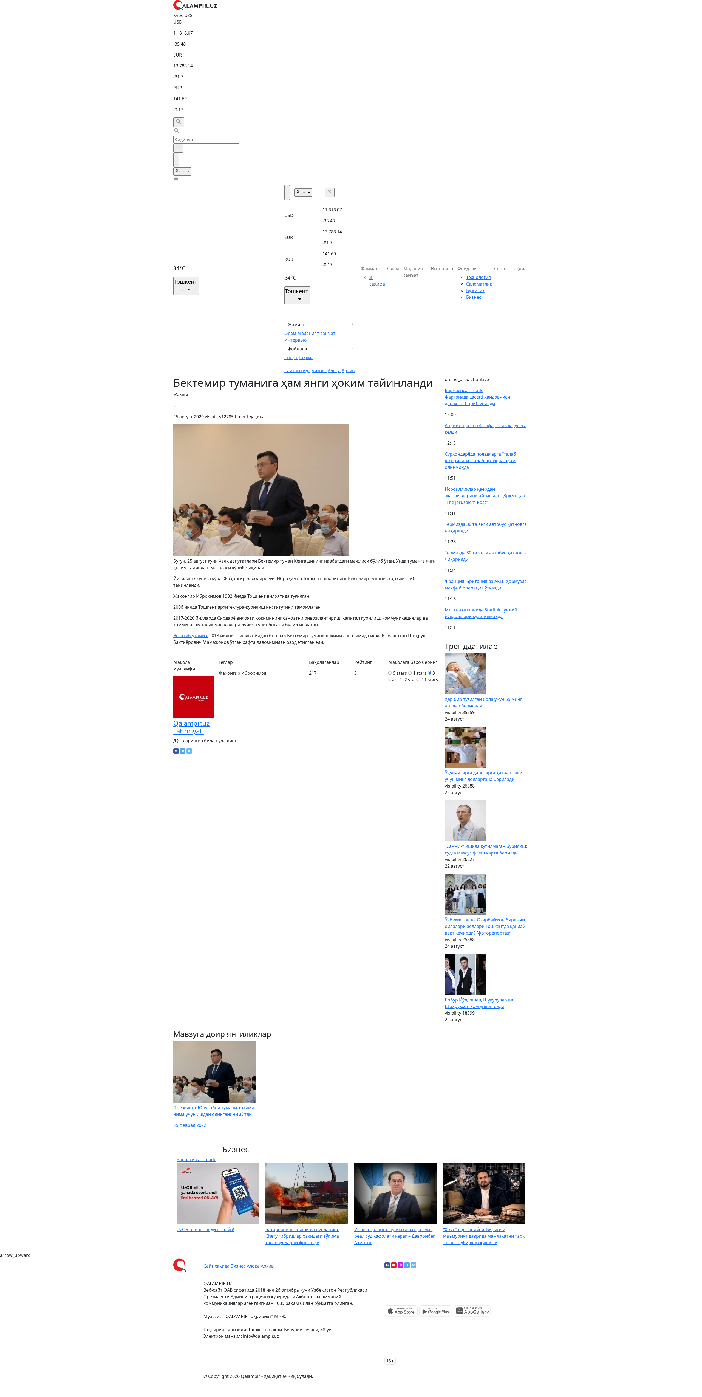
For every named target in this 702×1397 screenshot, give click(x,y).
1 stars (431, 680)
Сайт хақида (297, 371)
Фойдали (297, 348)
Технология (478, 277)
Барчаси (464, 390)
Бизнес (319, 371)
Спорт (291, 357)
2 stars (411, 680)
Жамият (296, 324)
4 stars (420, 673)
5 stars (400, 673)
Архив (348, 371)
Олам (290, 333)
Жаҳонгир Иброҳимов (243, 673)
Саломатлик (479, 284)
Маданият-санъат (316, 333)
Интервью (295, 340)
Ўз (179, 171)
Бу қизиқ (475, 290)
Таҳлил (306, 357)
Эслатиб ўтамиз (190, 636)
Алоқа (334, 371)
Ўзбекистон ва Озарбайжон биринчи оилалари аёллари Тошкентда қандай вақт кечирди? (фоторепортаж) (485, 926)
